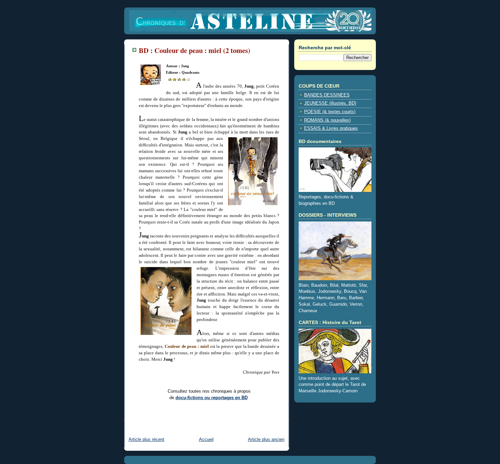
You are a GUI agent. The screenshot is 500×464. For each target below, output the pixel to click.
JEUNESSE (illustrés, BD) (330, 103)
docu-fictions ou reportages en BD (212, 397)
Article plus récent (146, 439)
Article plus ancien (266, 439)
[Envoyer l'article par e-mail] (139, 415)
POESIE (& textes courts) (329, 111)
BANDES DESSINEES (327, 95)
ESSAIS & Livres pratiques (331, 128)
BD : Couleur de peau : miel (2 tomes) (194, 50)
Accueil (206, 439)
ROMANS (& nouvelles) (327, 120)
